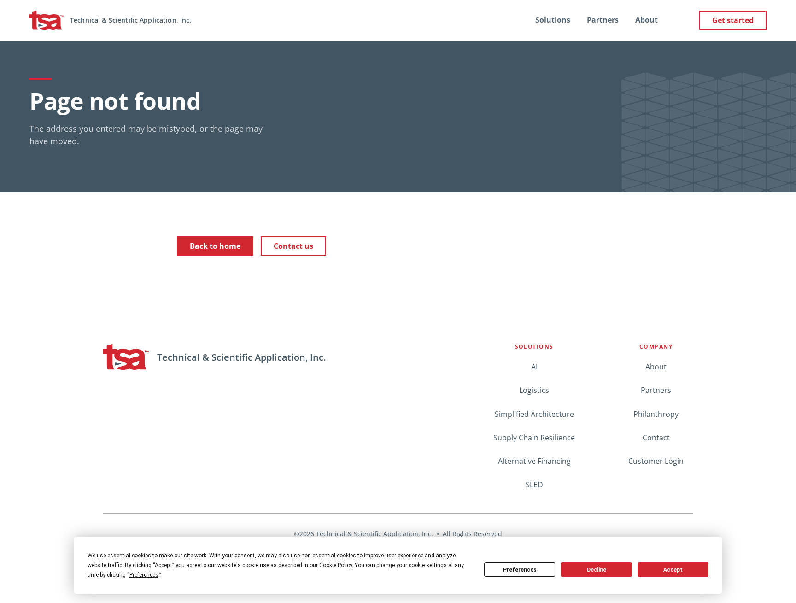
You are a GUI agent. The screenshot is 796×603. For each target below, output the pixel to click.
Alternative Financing (534, 461)
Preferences (520, 570)
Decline (596, 570)
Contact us (293, 246)
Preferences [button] (143, 575)
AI (534, 367)
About (646, 20)
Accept (673, 570)
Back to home (215, 246)
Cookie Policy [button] (335, 565)
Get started (733, 20)
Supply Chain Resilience (534, 438)
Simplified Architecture (534, 414)
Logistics (534, 390)
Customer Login (656, 461)
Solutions (552, 20)
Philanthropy (656, 414)
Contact (656, 438)
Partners (603, 20)
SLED (534, 485)
